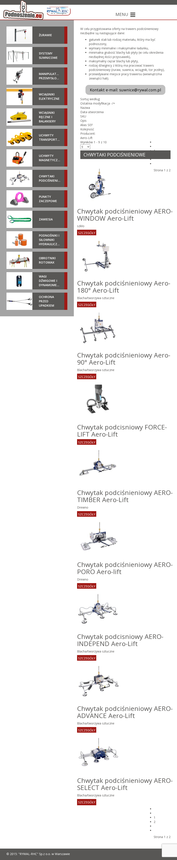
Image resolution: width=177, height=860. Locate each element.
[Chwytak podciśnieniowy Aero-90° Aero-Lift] (98, 328)
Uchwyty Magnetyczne (50, 158)
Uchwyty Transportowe (50, 137)
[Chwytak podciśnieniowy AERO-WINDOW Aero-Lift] (98, 185)
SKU (83, 116)
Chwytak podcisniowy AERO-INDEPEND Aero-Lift (120, 640)
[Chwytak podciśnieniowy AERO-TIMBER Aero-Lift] (98, 466)
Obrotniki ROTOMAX (47, 260)
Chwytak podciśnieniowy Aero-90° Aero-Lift (123, 359)
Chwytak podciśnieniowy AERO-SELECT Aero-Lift (125, 784)
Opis (83, 121)
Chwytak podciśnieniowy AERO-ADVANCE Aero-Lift (125, 712)
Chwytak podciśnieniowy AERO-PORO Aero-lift (125, 568)
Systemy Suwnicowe (48, 55)
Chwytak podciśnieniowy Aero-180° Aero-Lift (123, 287)
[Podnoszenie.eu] (23, 10)
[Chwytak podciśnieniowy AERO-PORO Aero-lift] (98, 538)
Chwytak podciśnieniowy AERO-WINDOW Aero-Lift (125, 215)
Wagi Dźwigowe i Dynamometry (50, 280)
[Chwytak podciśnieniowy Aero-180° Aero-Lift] (98, 256)
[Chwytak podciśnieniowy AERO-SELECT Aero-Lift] (98, 754)
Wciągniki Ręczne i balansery (47, 117)
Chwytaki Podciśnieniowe (50, 178)
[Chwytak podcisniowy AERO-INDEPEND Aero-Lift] (98, 610)
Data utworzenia (92, 112)
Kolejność (87, 129)
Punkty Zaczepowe (48, 199)
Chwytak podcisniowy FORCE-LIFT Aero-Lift (122, 431)
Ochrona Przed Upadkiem (46, 301)
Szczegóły (86, 233)
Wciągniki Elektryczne (49, 96)
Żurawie (45, 35)
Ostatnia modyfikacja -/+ (97, 103)
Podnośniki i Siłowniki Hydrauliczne (50, 239)
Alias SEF (86, 125)
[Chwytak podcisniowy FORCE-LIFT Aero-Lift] (98, 400)
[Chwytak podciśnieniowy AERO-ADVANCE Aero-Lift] (98, 682)
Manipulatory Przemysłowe (50, 76)
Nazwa (85, 108)
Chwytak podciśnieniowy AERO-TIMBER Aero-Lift (125, 496)
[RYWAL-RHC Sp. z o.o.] (58, 10)
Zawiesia (46, 219)
